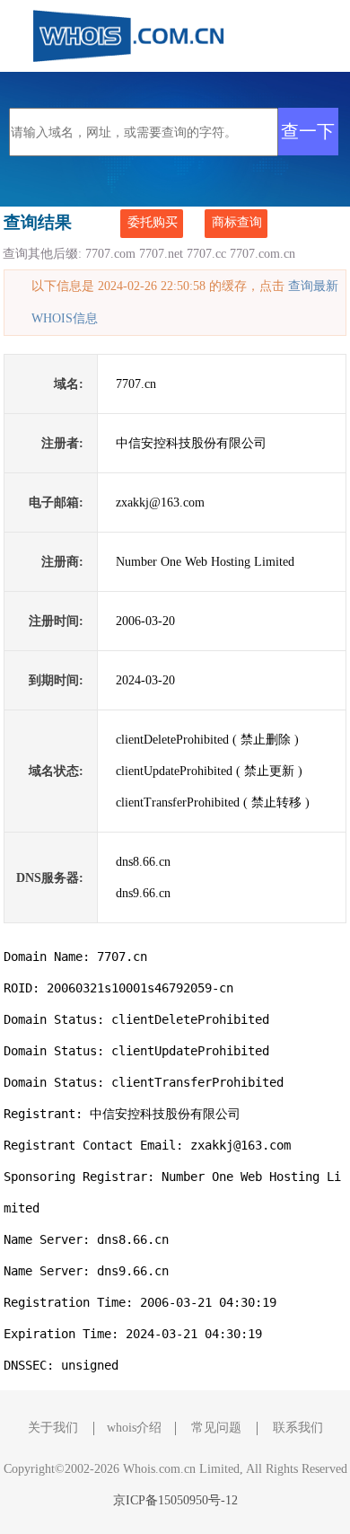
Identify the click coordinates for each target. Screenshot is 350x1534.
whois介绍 (134, 1427)
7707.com (110, 253)
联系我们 (298, 1427)
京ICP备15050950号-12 (175, 1500)
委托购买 (152, 222)
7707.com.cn (262, 253)
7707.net (161, 253)
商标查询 (237, 222)
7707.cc (206, 253)
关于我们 (53, 1427)
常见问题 (216, 1427)
